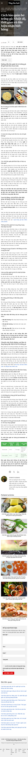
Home (2, 8)
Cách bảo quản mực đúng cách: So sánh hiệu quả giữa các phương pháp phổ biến (14, 696)
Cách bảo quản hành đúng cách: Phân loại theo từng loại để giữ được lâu (13, 701)
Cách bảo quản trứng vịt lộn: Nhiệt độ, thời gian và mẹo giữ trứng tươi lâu (14, 598)
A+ (9, 42)
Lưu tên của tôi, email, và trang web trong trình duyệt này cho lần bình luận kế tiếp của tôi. (14, 668)
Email (4, 653)
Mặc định (20, 42)
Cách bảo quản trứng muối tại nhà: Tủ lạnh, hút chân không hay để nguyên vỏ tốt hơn (14, 577)
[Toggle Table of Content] (8, 60)
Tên (4, 646)
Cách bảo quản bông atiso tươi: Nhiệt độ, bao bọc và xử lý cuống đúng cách (13, 714)
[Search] (26, 3)
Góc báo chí (16, 751)
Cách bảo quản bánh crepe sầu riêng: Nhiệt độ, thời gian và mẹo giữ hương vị (14, 514)
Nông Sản (7, 8)
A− (13, 42)
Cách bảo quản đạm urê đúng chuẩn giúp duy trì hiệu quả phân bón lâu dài (14, 556)
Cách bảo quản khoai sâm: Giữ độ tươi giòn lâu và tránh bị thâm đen (13, 710)
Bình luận (5, 634)
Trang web (5, 659)
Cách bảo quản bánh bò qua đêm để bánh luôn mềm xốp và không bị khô (14, 535)
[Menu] (2, 3)
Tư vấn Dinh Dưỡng (24, 751)
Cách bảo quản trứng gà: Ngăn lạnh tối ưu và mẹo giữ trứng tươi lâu (14, 619)
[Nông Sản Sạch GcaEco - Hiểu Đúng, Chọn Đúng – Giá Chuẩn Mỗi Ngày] (14, 3)
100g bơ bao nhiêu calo (11, 366)
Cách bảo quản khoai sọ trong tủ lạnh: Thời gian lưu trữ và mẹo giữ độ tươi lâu (13, 705)
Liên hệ (4, 750)
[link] (10, 472)
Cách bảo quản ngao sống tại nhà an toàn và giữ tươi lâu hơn (14, 692)
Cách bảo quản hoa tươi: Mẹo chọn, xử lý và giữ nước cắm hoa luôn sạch (13, 719)
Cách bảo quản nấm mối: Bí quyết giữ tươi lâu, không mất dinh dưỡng (13, 687)
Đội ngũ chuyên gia (12, 752)
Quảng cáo (19, 750)
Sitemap (7, 749)
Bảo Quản (13, 8)
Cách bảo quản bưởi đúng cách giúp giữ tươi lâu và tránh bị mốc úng (13, 728)
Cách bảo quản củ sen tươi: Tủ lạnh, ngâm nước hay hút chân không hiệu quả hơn (13, 723)
